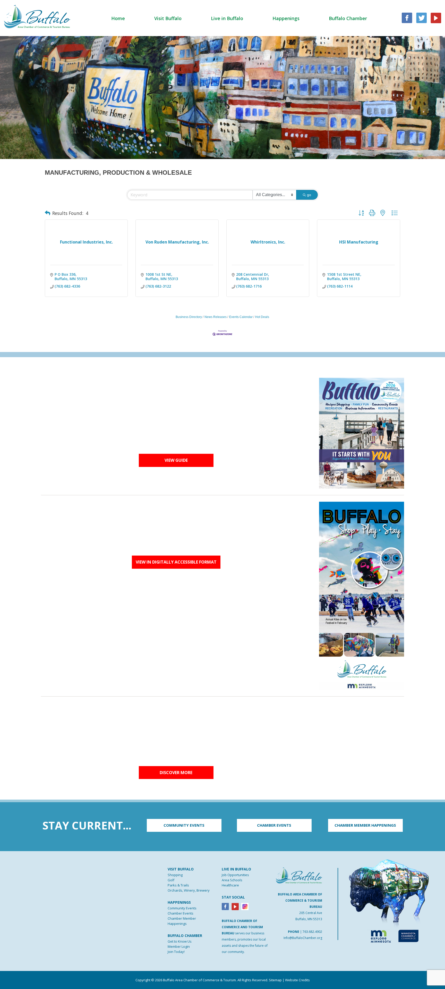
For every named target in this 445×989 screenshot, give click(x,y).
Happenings (285, 18)
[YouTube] (436, 17)
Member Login (179, 946)
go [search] (309, 195)
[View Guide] (361, 432)
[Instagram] (245, 906)
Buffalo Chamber (348, 18)
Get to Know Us (180, 941)
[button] (47, 213)
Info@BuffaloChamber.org (303, 938)
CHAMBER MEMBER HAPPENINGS (365, 825)
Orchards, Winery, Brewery (189, 890)
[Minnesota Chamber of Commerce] (408, 935)
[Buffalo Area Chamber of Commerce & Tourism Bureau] (37, 16)
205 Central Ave (310, 913)
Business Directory (189, 317)
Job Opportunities (235, 875)
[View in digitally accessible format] (361, 595)
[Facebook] (225, 906)
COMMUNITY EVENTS (184, 825)
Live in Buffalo (227, 18)
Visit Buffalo (168, 18)
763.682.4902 (312, 931)
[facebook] (407, 17)
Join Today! (176, 951)
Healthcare (230, 885)
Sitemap (275, 980)
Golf (171, 880)
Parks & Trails (178, 885)
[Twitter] (421, 17)
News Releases (215, 317)
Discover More (176, 772)
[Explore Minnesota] (378, 935)
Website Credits (297, 980)
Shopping (175, 875)
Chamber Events (180, 913)
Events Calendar (241, 317)
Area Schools (232, 880)
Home (118, 18)
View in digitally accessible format (176, 562)
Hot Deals (262, 317)
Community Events (182, 908)
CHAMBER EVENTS (274, 825)
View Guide (176, 460)
